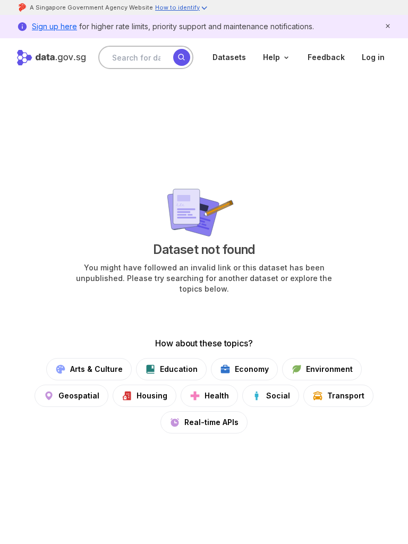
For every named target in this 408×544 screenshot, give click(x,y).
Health (217, 395)
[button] (181, 8)
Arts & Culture (96, 368)
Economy (252, 368)
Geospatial (78, 395)
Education (179, 368)
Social (278, 395)
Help (271, 57)
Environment (329, 368)
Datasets (229, 57)
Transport (345, 395)
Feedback (326, 57)
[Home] (51, 57)
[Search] (181, 57)
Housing (152, 395)
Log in (373, 57)
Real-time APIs (211, 422)
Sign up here (54, 26)
